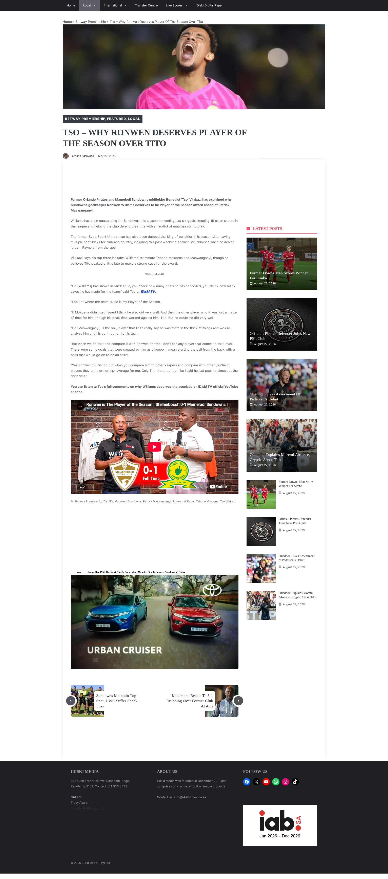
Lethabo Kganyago (82, 155)
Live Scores (174, 5)
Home (71, 5)
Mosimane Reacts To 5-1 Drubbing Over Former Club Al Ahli (189, 700)
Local (87, 5)
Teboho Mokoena (207, 501)
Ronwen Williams (183, 501)
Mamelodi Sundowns (128, 501)
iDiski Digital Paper (209, 5)
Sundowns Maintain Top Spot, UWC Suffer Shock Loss (116, 700)
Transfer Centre (146, 5)
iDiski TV (148, 291)
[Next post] (238, 701)
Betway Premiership (91, 22)
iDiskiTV (108, 501)
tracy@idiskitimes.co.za (87, 808)
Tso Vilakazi (227, 501)
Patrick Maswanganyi (157, 501)
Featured (116, 119)
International (113, 5)
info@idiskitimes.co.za (190, 797)
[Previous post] (71, 701)
